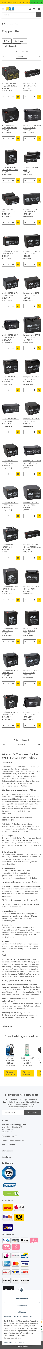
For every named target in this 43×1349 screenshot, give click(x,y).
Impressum (8, 1342)
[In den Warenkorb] (18, 97)
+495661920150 (11, 1136)
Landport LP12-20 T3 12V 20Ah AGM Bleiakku (31, 378)
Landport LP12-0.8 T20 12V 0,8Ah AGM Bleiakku (31, 210)
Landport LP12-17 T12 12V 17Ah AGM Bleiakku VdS (31, 336)
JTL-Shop (25, 1346)
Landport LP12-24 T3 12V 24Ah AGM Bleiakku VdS (10, 462)
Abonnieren (32, 1112)
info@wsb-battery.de (16, 1140)
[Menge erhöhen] (13, 97)
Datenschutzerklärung (11, 1102)
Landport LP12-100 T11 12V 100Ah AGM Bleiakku (32, 126)
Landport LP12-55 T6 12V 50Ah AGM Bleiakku (31, 671)
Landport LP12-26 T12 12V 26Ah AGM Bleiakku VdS (10, 504)
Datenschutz (19, 1342)
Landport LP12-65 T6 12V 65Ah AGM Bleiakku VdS (31, 713)
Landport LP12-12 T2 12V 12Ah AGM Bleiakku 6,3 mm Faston (10, 294)
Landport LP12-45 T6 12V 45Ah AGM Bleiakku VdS (31, 587)
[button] (30, 8)
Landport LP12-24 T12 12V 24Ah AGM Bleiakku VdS (31, 420)
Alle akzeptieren (22, 1299)
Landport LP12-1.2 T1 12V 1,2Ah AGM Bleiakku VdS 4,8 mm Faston (10, 252)
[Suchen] (38, 14)
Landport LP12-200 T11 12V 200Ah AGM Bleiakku (10, 420)
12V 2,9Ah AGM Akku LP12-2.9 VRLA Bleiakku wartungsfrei (10, 168)
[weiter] (39, 56)
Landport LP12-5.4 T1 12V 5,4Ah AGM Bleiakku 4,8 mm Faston (10, 629)
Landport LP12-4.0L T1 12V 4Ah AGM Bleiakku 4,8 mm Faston (32, 545)
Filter (7, 41)
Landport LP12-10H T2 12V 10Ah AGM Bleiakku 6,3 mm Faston (31, 252)
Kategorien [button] (7, 1026)
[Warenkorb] (39, 8)
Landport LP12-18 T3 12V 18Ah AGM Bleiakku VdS (10, 378)
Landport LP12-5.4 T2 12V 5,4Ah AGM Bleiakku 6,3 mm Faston (31, 629)
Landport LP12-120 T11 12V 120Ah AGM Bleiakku (10, 336)
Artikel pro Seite (11, 46)
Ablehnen (22, 1312)
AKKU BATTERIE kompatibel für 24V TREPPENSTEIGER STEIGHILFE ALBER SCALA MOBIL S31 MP (10, 210)
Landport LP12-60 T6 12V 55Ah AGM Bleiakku (10, 713)
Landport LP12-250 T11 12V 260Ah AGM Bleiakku (32, 462)
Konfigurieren (22, 1305)
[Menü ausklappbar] (3, 7)
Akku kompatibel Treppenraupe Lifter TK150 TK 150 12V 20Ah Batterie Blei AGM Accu (9, 126)
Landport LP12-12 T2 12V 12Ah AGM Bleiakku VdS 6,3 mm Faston (31, 294)
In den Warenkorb (10, 1073)
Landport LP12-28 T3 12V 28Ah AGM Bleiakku (31, 504)
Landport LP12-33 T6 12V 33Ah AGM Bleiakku (10, 545)
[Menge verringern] (3, 97)
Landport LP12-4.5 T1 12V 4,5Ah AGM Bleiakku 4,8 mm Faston (10, 587)
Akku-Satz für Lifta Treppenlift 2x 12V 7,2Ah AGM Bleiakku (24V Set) (9, 84)
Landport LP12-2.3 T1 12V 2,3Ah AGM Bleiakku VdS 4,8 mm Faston (31, 84)
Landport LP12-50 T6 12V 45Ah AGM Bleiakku (10, 671)
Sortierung (19, 41)
